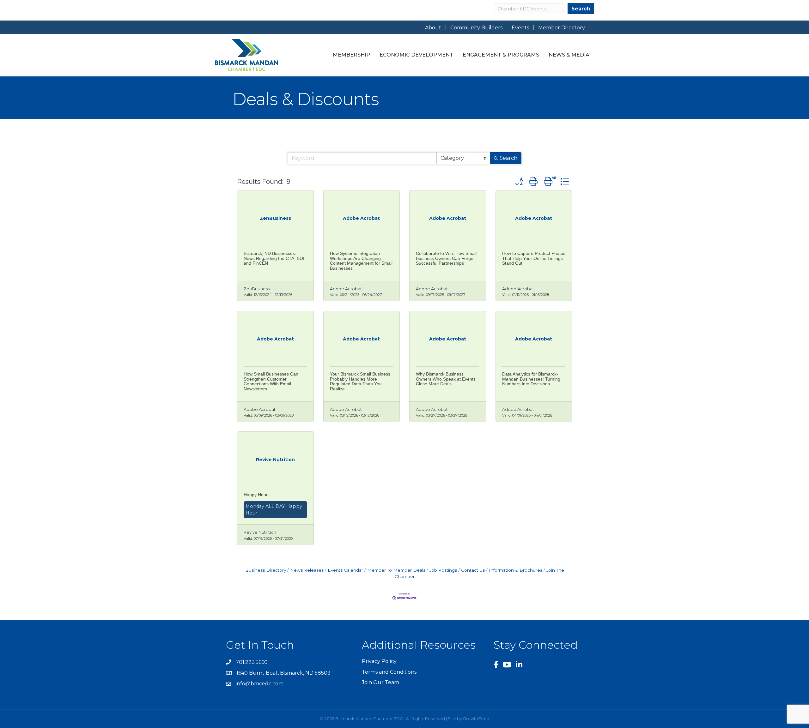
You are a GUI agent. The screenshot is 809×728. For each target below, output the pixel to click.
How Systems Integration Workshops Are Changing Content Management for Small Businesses (361, 260)
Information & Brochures (515, 570)
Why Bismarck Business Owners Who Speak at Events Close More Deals (446, 378)
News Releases (307, 570)
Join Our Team (380, 682)
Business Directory (265, 570)
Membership (351, 55)
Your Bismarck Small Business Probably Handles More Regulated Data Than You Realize (360, 381)
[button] (519, 181)
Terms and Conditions (389, 672)
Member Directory (561, 27)
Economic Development (416, 55)
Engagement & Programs (501, 55)
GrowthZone (476, 718)
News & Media (569, 55)
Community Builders (476, 27)
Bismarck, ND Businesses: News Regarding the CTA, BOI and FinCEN (274, 258)
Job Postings (443, 570)
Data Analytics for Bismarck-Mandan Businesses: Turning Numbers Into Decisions (531, 378)
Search (580, 9)
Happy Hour (256, 494)
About (433, 27)
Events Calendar (345, 570)
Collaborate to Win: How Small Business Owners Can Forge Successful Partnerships (446, 258)
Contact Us (473, 570)
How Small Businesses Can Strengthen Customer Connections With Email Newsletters (271, 381)
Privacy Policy (379, 661)
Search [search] (508, 158)
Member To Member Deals (396, 570)
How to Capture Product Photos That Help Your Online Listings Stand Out (533, 258)
